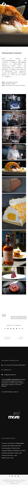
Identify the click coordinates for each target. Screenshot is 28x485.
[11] (14, 135)
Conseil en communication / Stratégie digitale (13, 443)
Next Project (20, 338)
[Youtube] (18, 476)
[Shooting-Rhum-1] (14, 168)
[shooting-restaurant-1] (14, 273)
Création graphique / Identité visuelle (11, 448)
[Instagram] (15, 476)
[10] (14, 102)
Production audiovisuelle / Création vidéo (12, 453)
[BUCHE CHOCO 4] (14, 185)
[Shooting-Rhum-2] (14, 248)
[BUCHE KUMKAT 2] (14, 211)
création (16, 382)
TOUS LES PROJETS (17, 317)
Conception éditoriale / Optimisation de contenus (14, 450)
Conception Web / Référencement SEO (11, 445)
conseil (12, 382)
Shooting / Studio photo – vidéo (9, 455)
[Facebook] (9, 476)
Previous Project (8, 338)
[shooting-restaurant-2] (14, 287)
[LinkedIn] (12, 476)
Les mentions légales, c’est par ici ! (10, 391)
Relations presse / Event (8, 457)
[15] (14, 119)
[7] (14, 152)
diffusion (22, 382)
